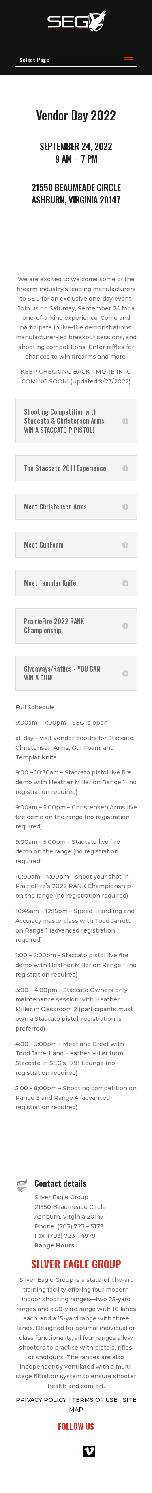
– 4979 (85, 1235)
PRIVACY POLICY (42, 1399)
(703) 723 (61, 1235)
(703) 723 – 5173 (80, 1226)
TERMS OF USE (95, 1399)
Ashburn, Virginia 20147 (69, 1216)
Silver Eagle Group (61, 1197)
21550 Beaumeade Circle (70, 1207)
